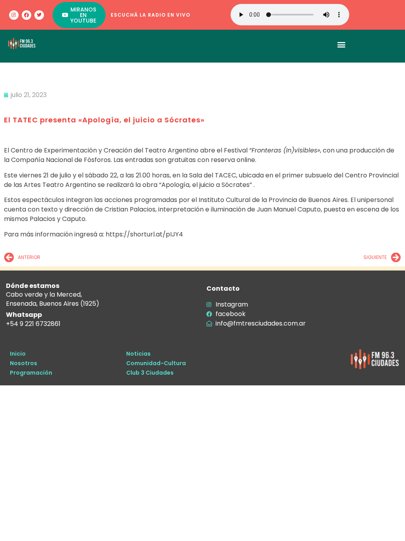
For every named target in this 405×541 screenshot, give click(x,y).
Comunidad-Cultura (156, 363)
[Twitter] (39, 15)
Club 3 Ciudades (150, 373)
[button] (341, 44)
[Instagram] (14, 15)
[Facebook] (26, 15)
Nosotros (23, 363)
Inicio (18, 354)
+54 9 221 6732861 (33, 323)
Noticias (138, 354)
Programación (31, 373)
